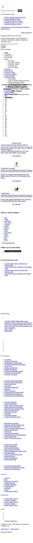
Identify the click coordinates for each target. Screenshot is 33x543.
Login (2, 29)
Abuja (6, 219)
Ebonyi (6, 236)
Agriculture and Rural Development (14, 364)
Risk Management (9, 453)
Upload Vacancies (9, 483)
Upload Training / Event (8, 27)
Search (20, 10)
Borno (6, 231)
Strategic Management (10, 458)
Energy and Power (9, 391)
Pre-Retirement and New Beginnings (15, 435)
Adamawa (7, 221)
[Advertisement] (16, 69)
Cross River (7, 232)
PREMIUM (9, 97)
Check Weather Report (11, 498)
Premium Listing (9, 92)
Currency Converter (10, 500)
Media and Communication (12, 426)
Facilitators (7, 488)
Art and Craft (8, 366)
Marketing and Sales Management (14, 425)
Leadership (7, 413)
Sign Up (7, 29)
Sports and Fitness (9, 456)
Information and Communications (14, 408)
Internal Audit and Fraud (11, 410)
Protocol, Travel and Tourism (12, 438)
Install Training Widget (11, 505)
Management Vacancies (11, 481)
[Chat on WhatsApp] (8, 243)
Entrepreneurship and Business (13, 394)
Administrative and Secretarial (13, 363)
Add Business (19, 27)
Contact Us (26, 27)
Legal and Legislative (10, 415)
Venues (6, 489)
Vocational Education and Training (14, 467)
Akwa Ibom (7, 222)
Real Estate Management (11, 448)
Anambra (7, 224)
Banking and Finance (10, 369)
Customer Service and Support (13, 382)
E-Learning (7, 386)
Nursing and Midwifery (11, 430)
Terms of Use (5, 529)
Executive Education (10, 402)
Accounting (7, 359)
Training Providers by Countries (13, 22)
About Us (7, 478)
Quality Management (10, 446)
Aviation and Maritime (10, 368)
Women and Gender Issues (12, 469)
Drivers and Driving (10, 384)
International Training (10, 412)
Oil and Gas (7, 431)
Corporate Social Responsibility (13, 381)
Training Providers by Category (13, 21)
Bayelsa (6, 227)
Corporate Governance (11, 374)
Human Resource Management (13, 407)
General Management (10, 404)
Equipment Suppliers (10, 484)
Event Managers (9, 486)
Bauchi (6, 226)
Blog (5, 95)
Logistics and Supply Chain (12, 417)
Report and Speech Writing (12, 449)
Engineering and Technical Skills (13, 392)
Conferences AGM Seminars (12, 373)
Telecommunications (10, 459)
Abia (5, 217)
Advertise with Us (9, 90)
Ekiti (5, 239)
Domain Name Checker (11, 502)
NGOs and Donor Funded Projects (14, 428)
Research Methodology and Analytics (15, 451)
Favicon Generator (9, 503)
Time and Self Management (12, 466)
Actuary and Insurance (11, 361)
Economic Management (11, 387)
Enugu (6, 241)
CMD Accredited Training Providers (14, 17)
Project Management (10, 436)
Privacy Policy (15, 529)
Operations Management (11, 433)
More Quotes (8, 331)
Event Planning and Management (14, 396)
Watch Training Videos (11, 491)
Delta (6, 234)
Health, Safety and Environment (13, 405)
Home (6, 52)
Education (7, 389)
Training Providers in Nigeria (12, 24)
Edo (5, 237)
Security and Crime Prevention (13, 454)
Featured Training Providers (12, 19)
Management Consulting (11, 423)
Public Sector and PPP (10, 444)
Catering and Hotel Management (13, 371)
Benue (6, 229)
